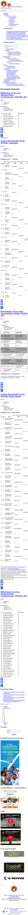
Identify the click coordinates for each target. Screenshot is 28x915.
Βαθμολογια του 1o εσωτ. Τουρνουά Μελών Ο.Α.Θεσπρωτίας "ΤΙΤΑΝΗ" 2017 (14, 701)
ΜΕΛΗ (5, 65)
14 (4, 720)
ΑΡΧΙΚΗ (6, 13)
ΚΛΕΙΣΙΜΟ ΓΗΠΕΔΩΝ (10, 82)
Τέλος (5, 724)
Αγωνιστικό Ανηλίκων (15, 59)
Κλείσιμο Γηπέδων (11, 67)
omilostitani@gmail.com (14, 897)
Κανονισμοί (12, 18)
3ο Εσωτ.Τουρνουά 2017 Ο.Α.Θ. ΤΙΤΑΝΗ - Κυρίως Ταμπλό (13, 395)
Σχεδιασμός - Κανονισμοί (13, 70)
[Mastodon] (14, 131)
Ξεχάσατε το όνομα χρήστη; (14, 53)
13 (4, 718)
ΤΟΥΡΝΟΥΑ (7, 69)
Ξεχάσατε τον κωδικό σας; (14, 54)
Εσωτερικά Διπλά (11, 74)
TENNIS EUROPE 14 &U (13, 78)
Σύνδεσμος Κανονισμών (13, 568)
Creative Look (17, 913)
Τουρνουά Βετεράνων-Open (13, 77)
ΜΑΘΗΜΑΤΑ (7, 57)
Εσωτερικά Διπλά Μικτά (12, 75)
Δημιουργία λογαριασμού (14, 52)
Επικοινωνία (12, 25)
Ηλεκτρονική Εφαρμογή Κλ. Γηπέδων (16, 85)
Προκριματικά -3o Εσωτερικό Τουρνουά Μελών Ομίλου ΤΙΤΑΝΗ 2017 (14, 313)
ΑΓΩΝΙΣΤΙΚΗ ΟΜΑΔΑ (10, 79)
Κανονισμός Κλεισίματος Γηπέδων (15, 83)
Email (5, 104)
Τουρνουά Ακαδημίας (12, 71)
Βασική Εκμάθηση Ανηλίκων (17, 61)
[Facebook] (14, 128)
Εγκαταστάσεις (13, 17)
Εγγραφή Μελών (11, 66)
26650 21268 (15, 896)
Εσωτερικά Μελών (11, 73)
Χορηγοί (12, 22)
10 (4, 714)
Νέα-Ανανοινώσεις (14, 24)
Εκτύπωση (6, 102)
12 (4, 717)
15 (4, 721)
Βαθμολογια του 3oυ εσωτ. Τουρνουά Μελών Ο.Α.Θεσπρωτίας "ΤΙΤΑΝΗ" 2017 (14, 95)
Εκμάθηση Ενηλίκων (15, 63)
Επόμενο (6, 722)
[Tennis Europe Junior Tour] (10, 785)
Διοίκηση (12, 20)
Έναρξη (5, 706)
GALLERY (6, 81)
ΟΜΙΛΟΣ (6, 14)
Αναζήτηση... (4, 10)
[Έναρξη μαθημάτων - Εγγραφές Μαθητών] (10, 808)
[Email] (14, 133)
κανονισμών (21, 566)
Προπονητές (12, 21)
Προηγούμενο (7, 708)
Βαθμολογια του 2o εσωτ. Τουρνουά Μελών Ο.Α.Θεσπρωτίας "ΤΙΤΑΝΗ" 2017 (14, 594)
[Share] (14, 136)
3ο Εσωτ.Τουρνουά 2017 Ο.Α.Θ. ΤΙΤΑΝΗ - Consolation (13, 142)
